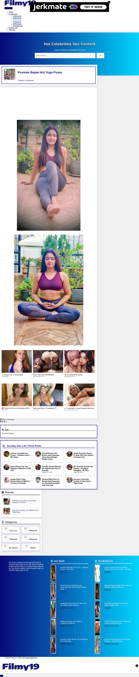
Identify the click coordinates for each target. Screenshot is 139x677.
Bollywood (17, 18)
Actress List (13, 28)
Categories (13, 14)
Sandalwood (18, 26)
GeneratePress (31, 658)
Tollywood (17, 22)
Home (11, 12)
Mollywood (17, 24)
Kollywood (17, 20)
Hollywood (17, 16)
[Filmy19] (20, 6)
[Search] (100, 55)
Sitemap (12, 30)
